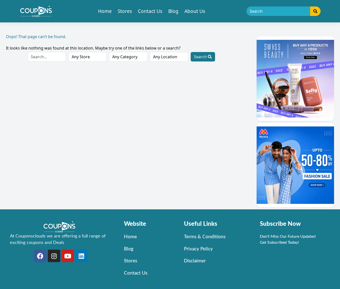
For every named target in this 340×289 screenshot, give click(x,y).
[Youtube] (67, 256)
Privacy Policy (198, 249)
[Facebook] (40, 256)
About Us (194, 11)
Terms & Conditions (205, 236)
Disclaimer (195, 261)
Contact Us (150, 11)
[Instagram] (54, 256)
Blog (173, 11)
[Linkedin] (81, 256)
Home (105, 11)
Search (201, 56)
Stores (125, 11)
